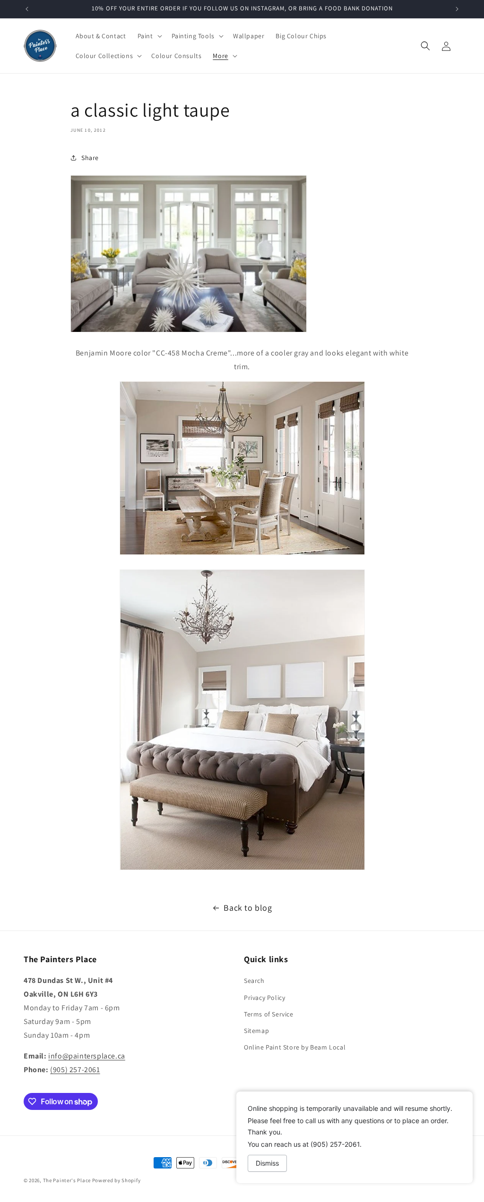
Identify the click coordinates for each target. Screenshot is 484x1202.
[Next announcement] (457, 9)
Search (254, 980)
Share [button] (90, 157)
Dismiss (267, 1163)
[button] (149, 36)
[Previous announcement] (27, 9)
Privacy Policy (264, 997)
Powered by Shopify (116, 1180)
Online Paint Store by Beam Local (295, 1047)
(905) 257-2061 (75, 1070)
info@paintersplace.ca (86, 1056)
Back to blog (248, 907)
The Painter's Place (67, 1180)
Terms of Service (269, 1014)
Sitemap (256, 1030)
